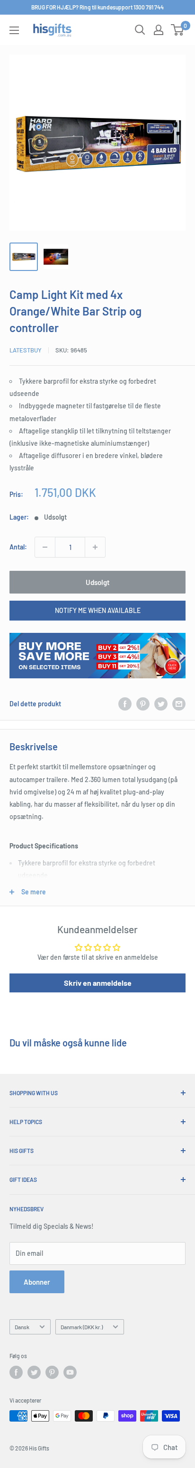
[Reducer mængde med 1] (45, 547)
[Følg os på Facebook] (16, 1372)
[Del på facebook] (125, 704)
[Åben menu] (14, 30)
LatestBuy (25, 350)
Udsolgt (98, 582)
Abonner (37, 1282)
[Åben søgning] (140, 30)
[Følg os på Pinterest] (52, 1372)
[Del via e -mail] (179, 704)
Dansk (22, 1327)
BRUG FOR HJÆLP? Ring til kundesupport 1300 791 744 (97, 7)
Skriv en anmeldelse (98, 982)
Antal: (18, 547)
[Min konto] (158, 30)
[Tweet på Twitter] (161, 704)
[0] (178, 30)
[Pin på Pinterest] (143, 704)
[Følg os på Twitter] (34, 1372)
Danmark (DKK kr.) (82, 1327)
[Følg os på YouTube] (70, 1372)
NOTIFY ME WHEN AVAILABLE (98, 610)
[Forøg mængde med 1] (95, 547)
